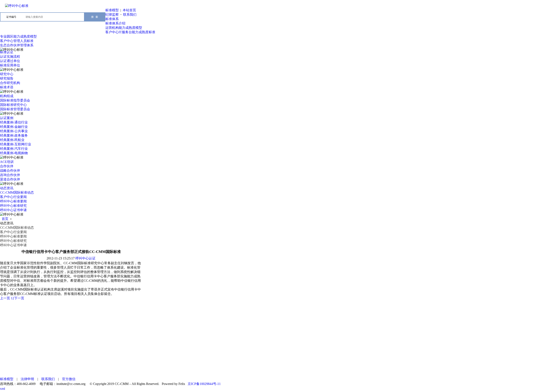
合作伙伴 (6, 166)
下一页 (19, 298)
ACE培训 (7, 162)
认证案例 (6, 118)
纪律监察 (112, 14)
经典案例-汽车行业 (14, 148)
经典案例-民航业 (12, 140)
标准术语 (6, 87)
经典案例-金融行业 (14, 126)
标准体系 (112, 19)
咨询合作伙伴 (10, 175)
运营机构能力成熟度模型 (123, 27)
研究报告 (6, 78)
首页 (5, 219)
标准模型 (112, 10)
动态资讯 (6, 188)
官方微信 (68, 379)
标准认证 (6, 52)
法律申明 (27, 379)
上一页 (5, 298)
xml (2, 388)
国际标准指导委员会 (15, 100)
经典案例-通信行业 (14, 122)
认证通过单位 (10, 61)
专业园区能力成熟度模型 (18, 36)
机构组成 (6, 96)
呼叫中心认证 (85, 258)
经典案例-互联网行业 (15, 144)
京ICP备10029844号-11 (204, 384)
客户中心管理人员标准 (16, 41)
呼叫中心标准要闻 (13, 201)
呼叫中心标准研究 (13, 205)
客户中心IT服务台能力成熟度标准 (130, 32)
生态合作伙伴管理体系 (16, 45)
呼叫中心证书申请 (13, 210)
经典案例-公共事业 (14, 131)
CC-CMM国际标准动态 (17, 192)
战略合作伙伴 (10, 170)
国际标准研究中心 (13, 105)
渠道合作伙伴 (10, 179)
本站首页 (129, 10)
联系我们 (129, 14)
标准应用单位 (10, 65)
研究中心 (6, 74)
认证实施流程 (10, 56)
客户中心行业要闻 (13, 197)
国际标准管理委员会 (15, 109)
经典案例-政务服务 (14, 135)
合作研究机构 (10, 83)
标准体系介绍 (115, 23)
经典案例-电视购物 (14, 153)
